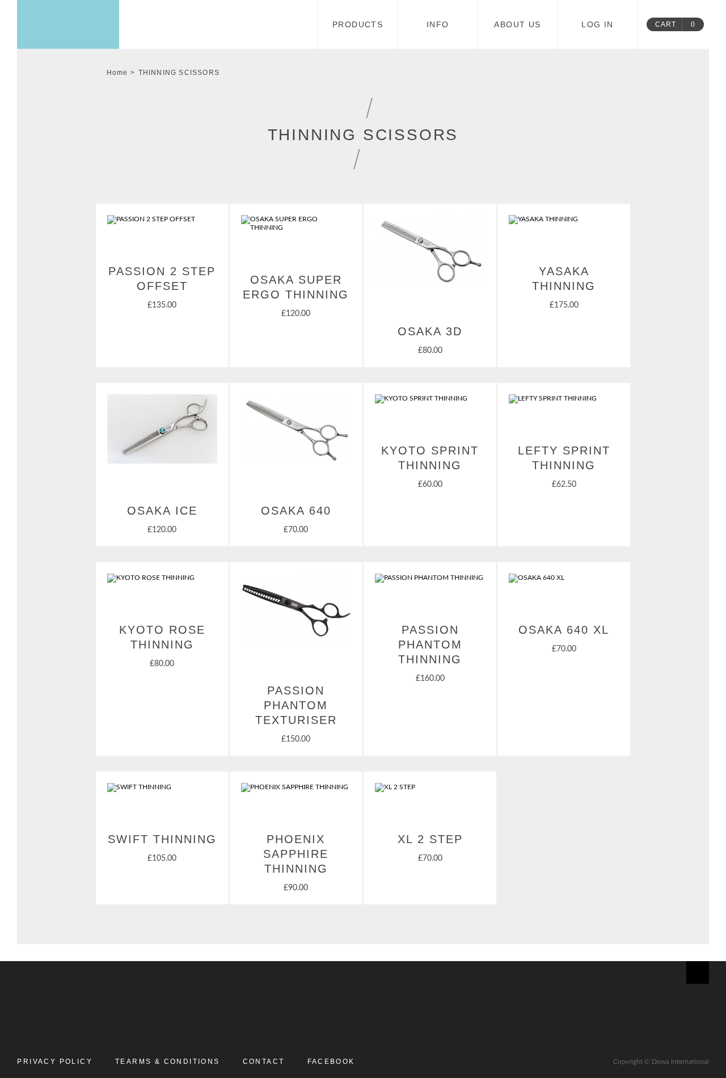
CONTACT (264, 1062)
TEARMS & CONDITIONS (167, 1062)
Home (117, 73)
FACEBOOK (331, 1062)
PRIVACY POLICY (54, 1062)
